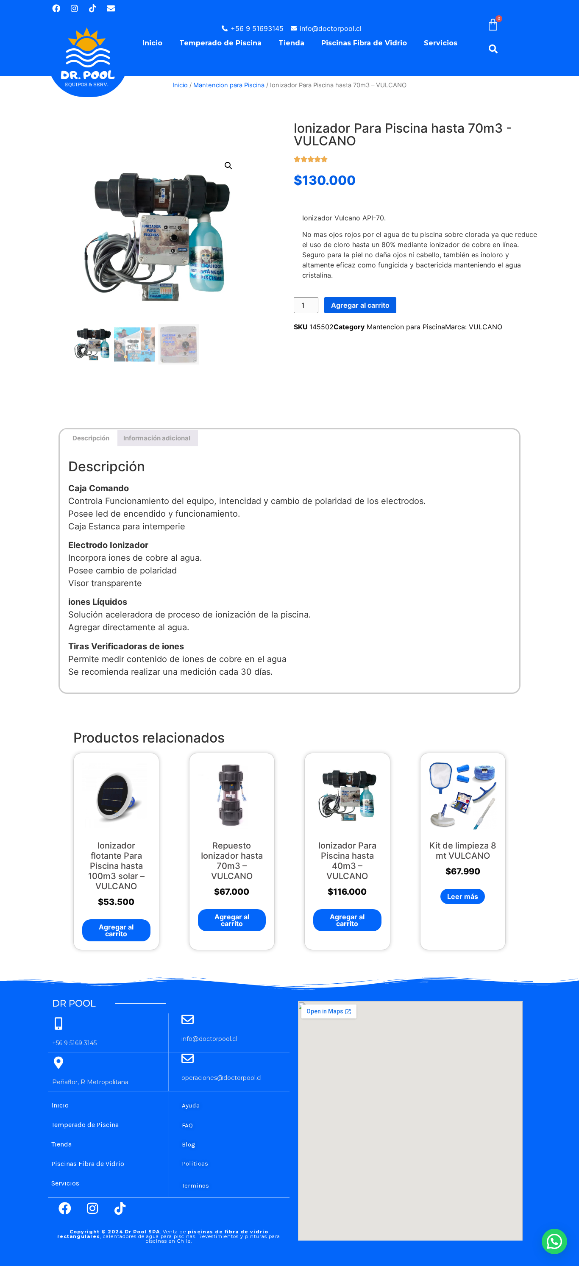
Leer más (462, 896)
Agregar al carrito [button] (116, 930)
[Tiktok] (92, 8)
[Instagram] (74, 8)
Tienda (291, 43)
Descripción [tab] (90, 438)
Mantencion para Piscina (228, 85)
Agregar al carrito (360, 305)
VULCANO (485, 327)
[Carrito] (500, 24)
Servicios (440, 43)
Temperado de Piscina (220, 43)
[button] (228, 165)
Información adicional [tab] (156, 438)
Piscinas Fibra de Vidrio (364, 43)
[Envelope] (111, 8)
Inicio (152, 43)
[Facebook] (56, 8)
